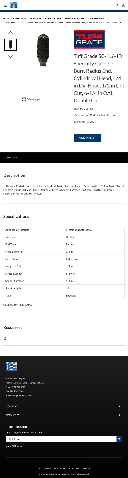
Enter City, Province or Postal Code (24, 432)
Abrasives (35, 18)
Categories (19, 18)
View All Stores (14, 445)
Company (12, 406)
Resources (12, 415)
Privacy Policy (44, 468)
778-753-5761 (16, 391)
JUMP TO (9, 157)
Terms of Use (59, 468)
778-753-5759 (18, 387)
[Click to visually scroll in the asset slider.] (10, 32)
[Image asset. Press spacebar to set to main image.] (10, 45)
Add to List (87, 137)
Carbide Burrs (96, 18)
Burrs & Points (53, 18)
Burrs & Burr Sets (74, 18)
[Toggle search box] (117, 5)
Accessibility (73, 468)
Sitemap (86, 468)
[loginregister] (123, 5)
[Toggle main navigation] (5, 5)
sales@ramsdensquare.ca (23, 395)
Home (6, 18)
